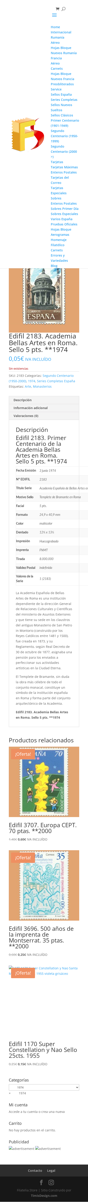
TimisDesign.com (44, 1195)
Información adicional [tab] (31, 408)
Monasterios (42, 386)
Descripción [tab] (23, 400)
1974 (31, 381)
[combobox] (17, 1093)
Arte (28, 386)
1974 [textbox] (17, 1093)
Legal (51, 1170)
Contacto (35, 1170)
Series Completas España (56, 381)
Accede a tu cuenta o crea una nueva (37, 1111)
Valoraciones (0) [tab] (26, 416)
